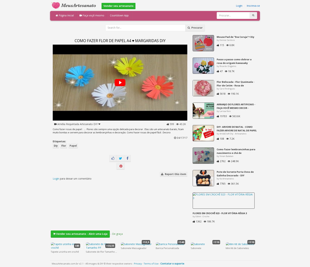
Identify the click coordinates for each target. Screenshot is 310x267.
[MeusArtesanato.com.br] (74, 5)
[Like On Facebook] (113, 158)
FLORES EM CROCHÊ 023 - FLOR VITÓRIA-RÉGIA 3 (220, 213)
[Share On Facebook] (127, 158)
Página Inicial (66, 15)
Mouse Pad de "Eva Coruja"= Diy (235, 37)
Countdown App (119, 15)
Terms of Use (151, 263)
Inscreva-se (253, 5)
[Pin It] (120, 166)
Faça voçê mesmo (93, 15)
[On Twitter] (120, 158)
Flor (63, 145)
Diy (56, 145)
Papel (73, 145)
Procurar (196, 27)
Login (239, 5)
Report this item (174, 174)
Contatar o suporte (172, 263)
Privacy (138, 263)
